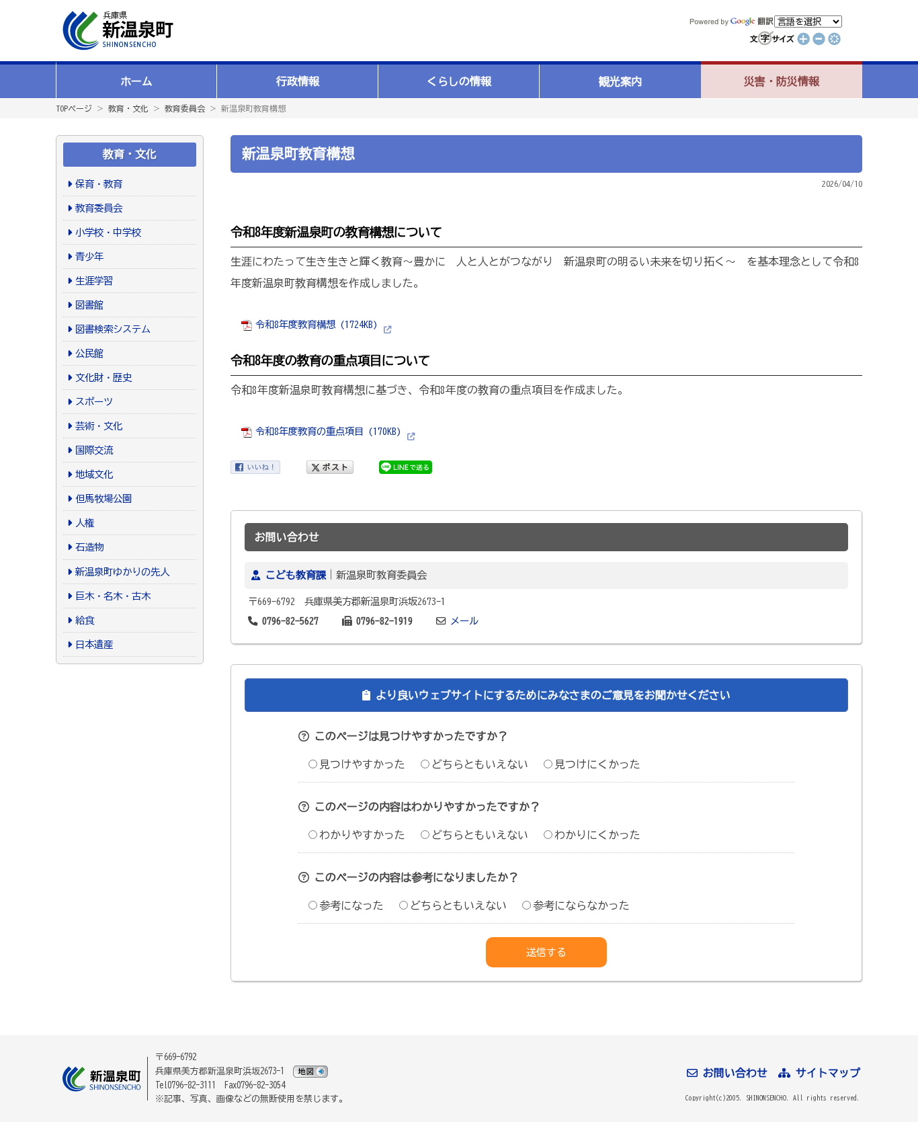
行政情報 (297, 81)
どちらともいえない (479, 764)
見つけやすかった (362, 764)
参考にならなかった (581, 905)
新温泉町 (116, 30)
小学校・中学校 (108, 232)
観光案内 (620, 81)
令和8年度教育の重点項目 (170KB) (328, 431)
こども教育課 (295, 575)
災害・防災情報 (781, 81)
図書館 (89, 305)
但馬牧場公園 (103, 498)
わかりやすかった (362, 835)
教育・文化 (128, 108)
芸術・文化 (98, 426)
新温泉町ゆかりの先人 (122, 572)
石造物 (89, 547)
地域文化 (94, 474)
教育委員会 (185, 108)
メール (464, 621)
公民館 (89, 353)
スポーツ (94, 402)
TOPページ (74, 108)
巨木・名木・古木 (113, 596)
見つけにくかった (597, 764)
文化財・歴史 (103, 377)
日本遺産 (94, 644)
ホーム (136, 81)
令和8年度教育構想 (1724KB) (316, 324)
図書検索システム (113, 329)
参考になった (351, 905)
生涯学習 (94, 281)
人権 (84, 523)
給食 (84, 620)
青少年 (89, 256)
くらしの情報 (459, 81)
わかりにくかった (597, 835)
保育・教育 (98, 184)
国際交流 (94, 450)
